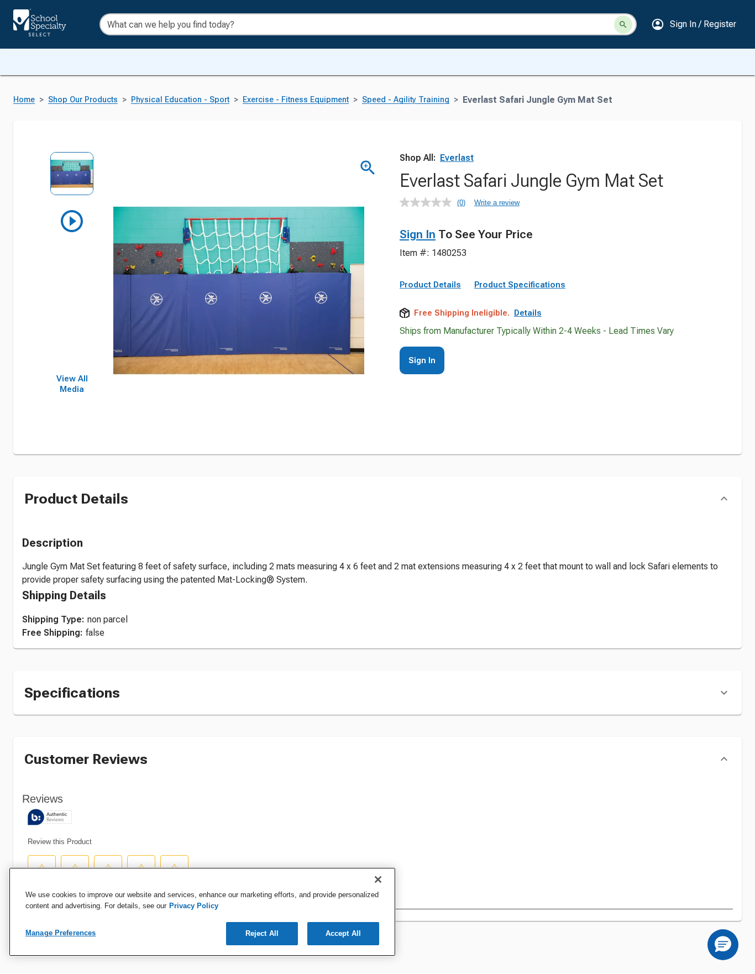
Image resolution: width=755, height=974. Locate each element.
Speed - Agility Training (405, 99)
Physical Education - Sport (180, 99)
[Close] (378, 879)
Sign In (418, 234)
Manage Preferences (60, 933)
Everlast (457, 158)
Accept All (343, 933)
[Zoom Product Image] (367, 167)
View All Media (72, 384)
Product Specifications (519, 285)
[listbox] (72, 262)
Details (528, 313)
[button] (693, 24)
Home (24, 99)
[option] (72, 179)
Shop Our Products (83, 99)
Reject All (262, 933)
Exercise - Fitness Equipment (296, 99)
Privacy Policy (193, 906)
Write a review (497, 202)
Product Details (430, 285)
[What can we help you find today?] (623, 24)
